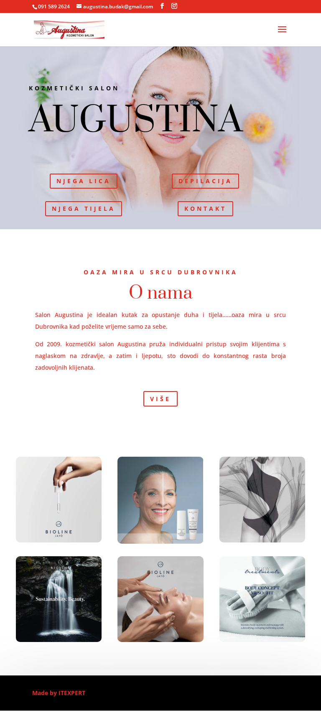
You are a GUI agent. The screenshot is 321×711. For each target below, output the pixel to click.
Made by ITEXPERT (58, 693)
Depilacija (205, 181)
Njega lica (83, 181)
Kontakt (205, 208)
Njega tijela (83, 208)
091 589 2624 (54, 6)
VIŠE (160, 399)
